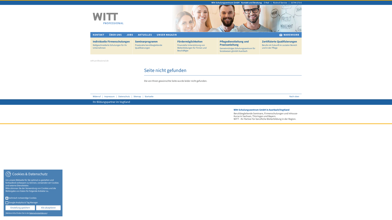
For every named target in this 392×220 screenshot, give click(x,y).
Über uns (115, 35)
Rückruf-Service (280, 2)
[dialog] (33, 193)
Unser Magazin (167, 35)
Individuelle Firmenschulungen (111, 45)
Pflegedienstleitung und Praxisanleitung (237, 46)
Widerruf (97, 96)
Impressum (109, 96)
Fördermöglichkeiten (192, 46)
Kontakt (98, 35)
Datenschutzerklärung (38, 213)
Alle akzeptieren (48, 207)
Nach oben (294, 96)
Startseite (149, 96)
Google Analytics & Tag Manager (23, 202)
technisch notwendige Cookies (22, 198)
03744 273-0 (296, 2)
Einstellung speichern (20, 207)
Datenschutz (124, 96)
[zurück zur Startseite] (108, 18)
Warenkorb (291, 35)
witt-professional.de (99, 60)
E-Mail (266, 2)
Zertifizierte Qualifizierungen (279, 45)
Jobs (130, 35)
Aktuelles (145, 35)
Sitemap (137, 96)
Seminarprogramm (148, 45)
